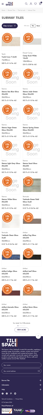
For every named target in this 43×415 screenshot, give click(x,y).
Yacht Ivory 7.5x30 (9, 57)
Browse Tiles (6, 380)
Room (38, 26)
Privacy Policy (19, 399)
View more (21, 330)
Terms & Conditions (7, 399)
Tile (33, 26)
